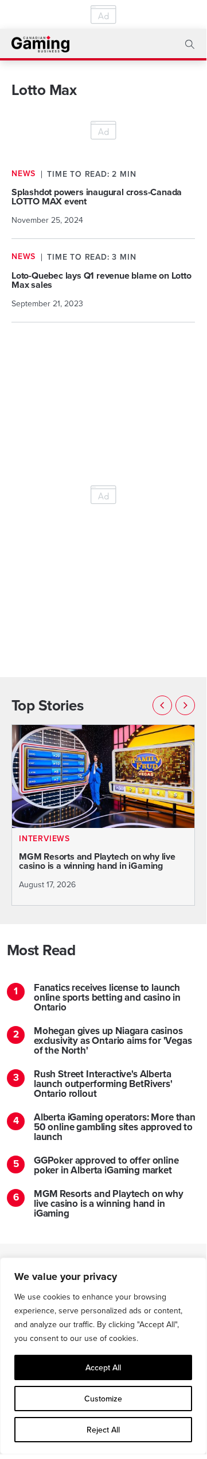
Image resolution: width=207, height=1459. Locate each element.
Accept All (103, 1367)
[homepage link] (40, 44)
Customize (103, 1398)
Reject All (103, 1429)
